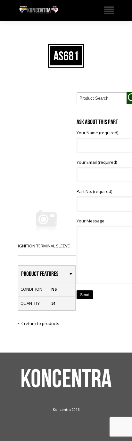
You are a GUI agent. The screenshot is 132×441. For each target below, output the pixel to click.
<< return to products (38, 323)
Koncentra (66, 378)
